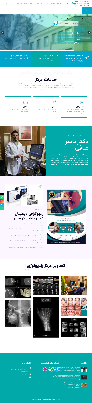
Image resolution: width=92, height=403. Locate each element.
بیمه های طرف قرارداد (28, 3)
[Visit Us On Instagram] (44, 369)
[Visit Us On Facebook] (56, 369)
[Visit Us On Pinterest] (50, 369)
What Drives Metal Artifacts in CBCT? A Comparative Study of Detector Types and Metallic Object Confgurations (71, 385)
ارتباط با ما (12, 3)
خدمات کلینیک (52, 3)
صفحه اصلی (66, 3)
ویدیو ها (37, 3)
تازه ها (43, 3)
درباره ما (60, 3)
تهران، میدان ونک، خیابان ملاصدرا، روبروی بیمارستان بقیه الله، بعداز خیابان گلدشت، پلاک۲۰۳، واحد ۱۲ (19, 369)
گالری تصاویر (19, 3)
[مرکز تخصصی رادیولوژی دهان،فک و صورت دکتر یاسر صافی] (82, 3)
